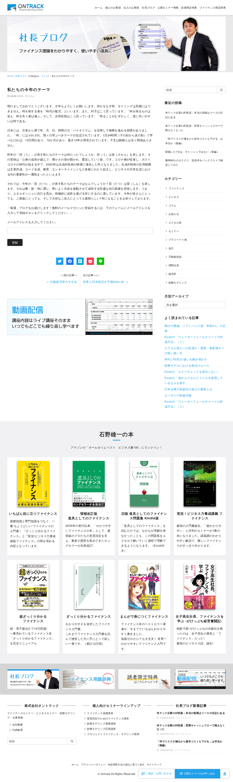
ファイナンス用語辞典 (213, 7)
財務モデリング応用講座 (101, 728)
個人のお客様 (113, 7)
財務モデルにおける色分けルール (187, 365)
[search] (221, 90)
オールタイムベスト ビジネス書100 (114, 447)
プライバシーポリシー (93, 764)
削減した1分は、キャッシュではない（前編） (192, 151)
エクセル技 (175, 222)
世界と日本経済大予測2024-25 (105, 282)
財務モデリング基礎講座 (101, 723)
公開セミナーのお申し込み (199, 773)
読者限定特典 (189, 7)
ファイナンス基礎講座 (100, 713)
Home (10, 75)
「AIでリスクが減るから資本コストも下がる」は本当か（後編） (189, 743)
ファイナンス (176, 188)
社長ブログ (148, 7)
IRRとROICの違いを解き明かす (186, 359)
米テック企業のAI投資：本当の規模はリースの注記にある (191, 713)
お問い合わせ (158, 773)
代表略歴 (17, 730)
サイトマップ (154, 764)
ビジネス (174, 197)
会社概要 (17, 724)
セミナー (174, 231)
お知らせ (174, 214)
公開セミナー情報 (168, 7)
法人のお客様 (131, 7)
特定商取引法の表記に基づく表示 (126, 764)
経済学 (172, 274)
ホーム (98, 7)
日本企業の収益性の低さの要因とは (188, 389)
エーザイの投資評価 (178, 395)
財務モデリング (178, 282)
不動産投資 (175, 256)
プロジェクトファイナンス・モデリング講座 (113, 734)
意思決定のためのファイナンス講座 (108, 718)
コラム (44, 75)
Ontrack (105, 774)
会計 (171, 248)
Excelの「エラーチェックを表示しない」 (192, 372)
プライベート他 (178, 239)
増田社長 (174, 265)
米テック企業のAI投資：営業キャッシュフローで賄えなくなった (191, 727)
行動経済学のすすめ (61, 282)
